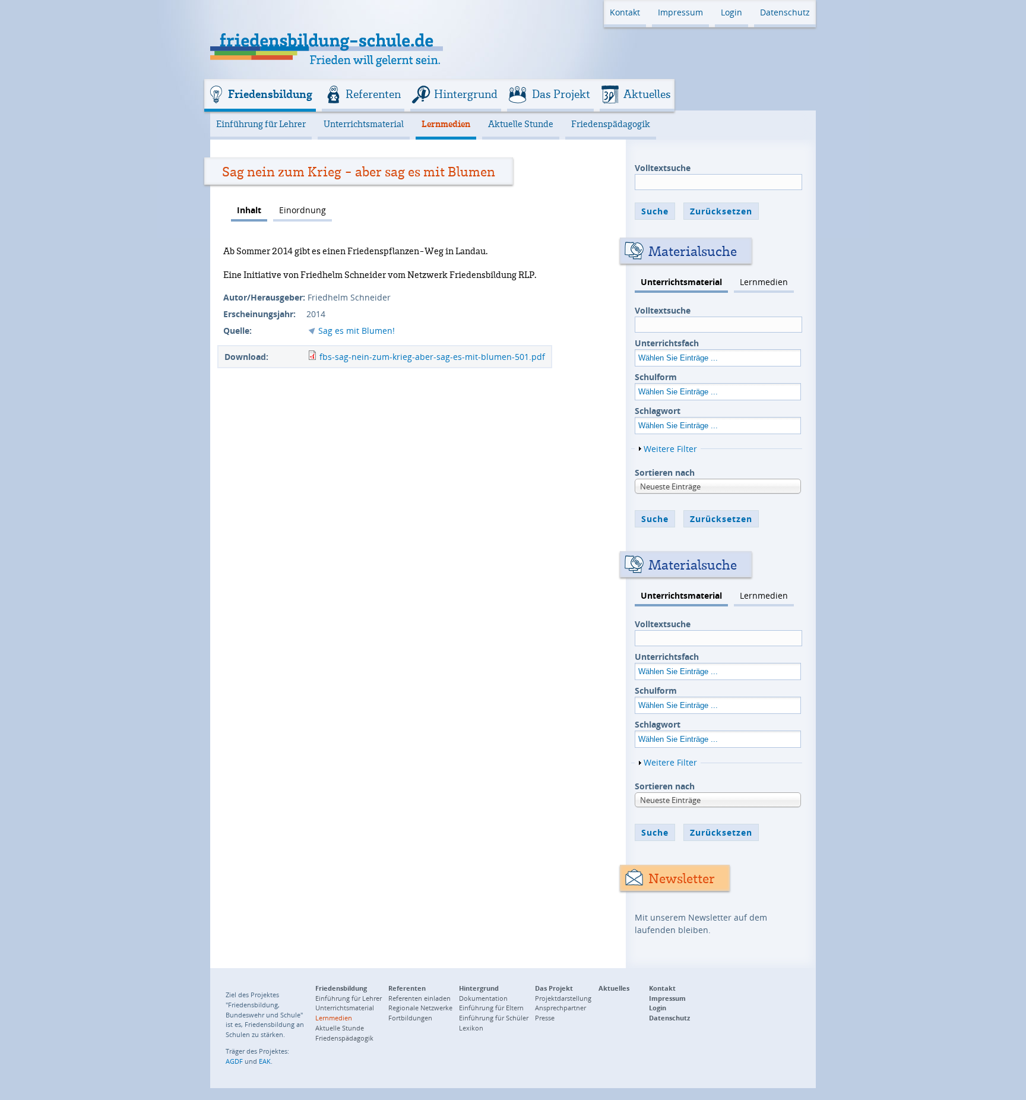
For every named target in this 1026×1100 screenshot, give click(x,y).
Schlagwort (657, 410)
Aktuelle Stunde (520, 123)
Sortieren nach (665, 472)
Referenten (373, 94)
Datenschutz (785, 12)
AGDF (234, 1061)
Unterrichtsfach (667, 343)
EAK (265, 1061)
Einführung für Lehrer (261, 123)
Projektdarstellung (563, 998)
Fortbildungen (410, 1017)
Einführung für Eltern (491, 1007)
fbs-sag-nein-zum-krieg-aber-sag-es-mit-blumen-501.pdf (432, 356)
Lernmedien (446, 123)
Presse (545, 1017)
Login (731, 12)
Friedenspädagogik (610, 123)
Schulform (656, 377)
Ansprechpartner (560, 1007)
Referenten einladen (419, 998)
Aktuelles (647, 94)
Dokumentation (483, 998)
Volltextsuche (663, 167)
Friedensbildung (270, 94)
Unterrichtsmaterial (364, 123)
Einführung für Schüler (493, 1017)
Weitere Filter (670, 448)
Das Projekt (561, 94)
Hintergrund (466, 94)
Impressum (680, 12)
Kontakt (625, 12)
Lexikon (471, 1027)
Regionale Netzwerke (420, 1007)
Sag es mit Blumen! (356, 330)
